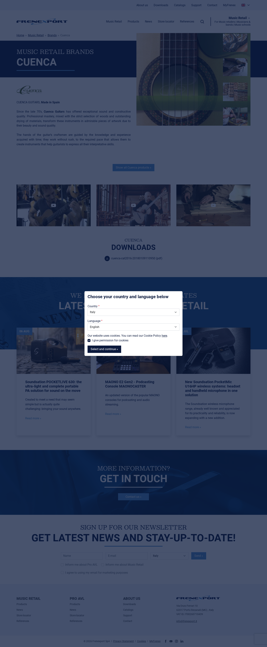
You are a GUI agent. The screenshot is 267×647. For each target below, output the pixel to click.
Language (94, 321)
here (164, 335)
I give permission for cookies (110, 340)
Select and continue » (104, 349)
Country (93, 306)
